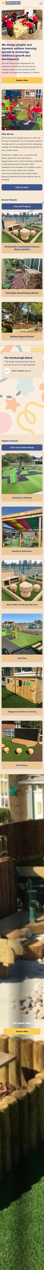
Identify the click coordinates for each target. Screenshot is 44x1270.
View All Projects (22, 206)
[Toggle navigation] (40, 3)
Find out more (22, 187)
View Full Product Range (22, 447)
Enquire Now (22, 80)
